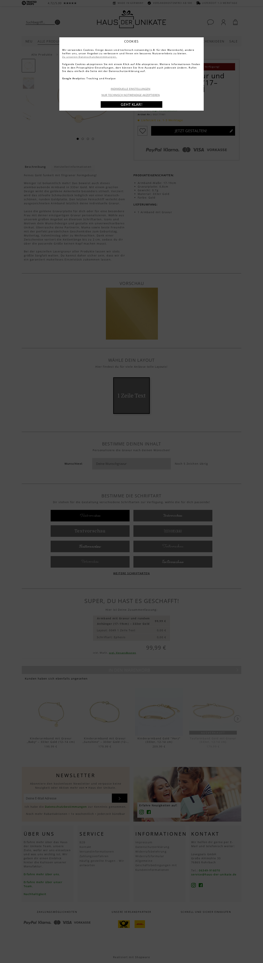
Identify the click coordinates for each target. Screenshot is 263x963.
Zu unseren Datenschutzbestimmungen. (89, 56)
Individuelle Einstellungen (130, 89)
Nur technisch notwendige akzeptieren (130, 95)
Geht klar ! (131, 104)
